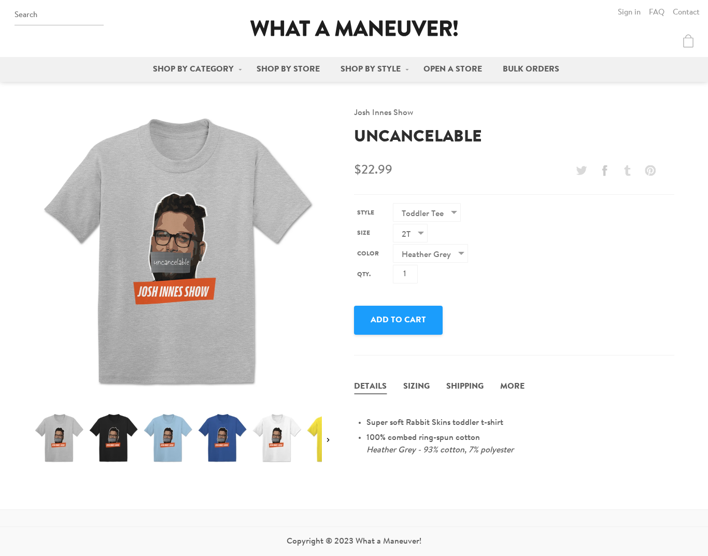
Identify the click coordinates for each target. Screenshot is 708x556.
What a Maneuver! (354, 28)
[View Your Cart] (688, 40)
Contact (686, 13)
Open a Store (452, 69)
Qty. (364, 275)
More (512, 386)
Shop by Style (371, 69)
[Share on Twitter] (581, 170)
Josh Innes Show (383, 113)
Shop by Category (193, 69)
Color (368, 254)
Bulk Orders (531, 69)
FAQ (656, 13)
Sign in (629, 13)
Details (370, 386)
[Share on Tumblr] (627, 170)
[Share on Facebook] (604, 170)
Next (328, 440)
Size (363, 233)
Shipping (465, 386)
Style (365, 213)
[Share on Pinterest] (650, 170)
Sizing (416, 386)
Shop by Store (288, 69)
